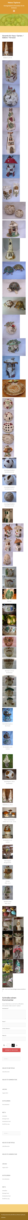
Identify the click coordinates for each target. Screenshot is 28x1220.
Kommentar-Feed (6, 1121)
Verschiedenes (5, 1104)
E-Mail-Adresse (6, 1028)
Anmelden (4, 1116)
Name (4, 1021)
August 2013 (5, 1093)
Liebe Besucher (6, 1071)
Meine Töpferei (14, 3)
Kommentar (5, 1008)
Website (4, 1035)
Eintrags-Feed (5, 1118)
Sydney (22, 1214)
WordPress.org (5, 1124)
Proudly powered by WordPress (8, 1214)
